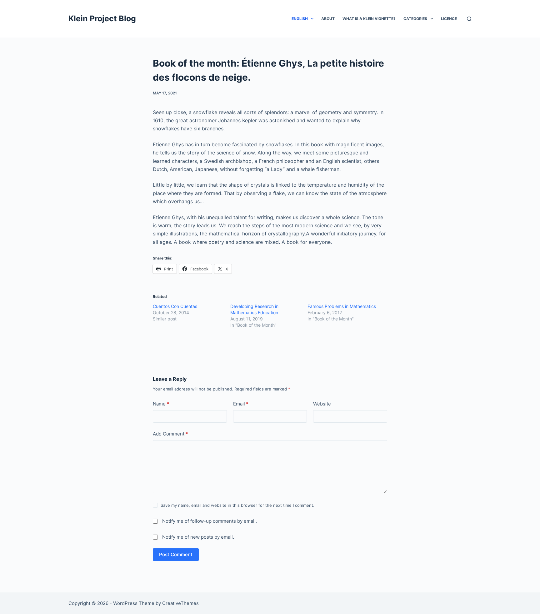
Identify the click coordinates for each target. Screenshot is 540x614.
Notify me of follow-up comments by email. (209, 521)
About (328, 18)
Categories (415, 18)
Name (161, 404)
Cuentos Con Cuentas (175, 306)
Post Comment (175, 554)
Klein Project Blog (102, 18)
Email (240, 404)
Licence (449, 18)
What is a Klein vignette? (369, 18)
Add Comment (170, 434)
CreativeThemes (180, 603)
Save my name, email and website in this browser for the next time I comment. (237, 505)
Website (322, 404)
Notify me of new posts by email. (198, 537)
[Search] (469, 19)
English (300, 18)
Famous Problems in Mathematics (342, 306)
